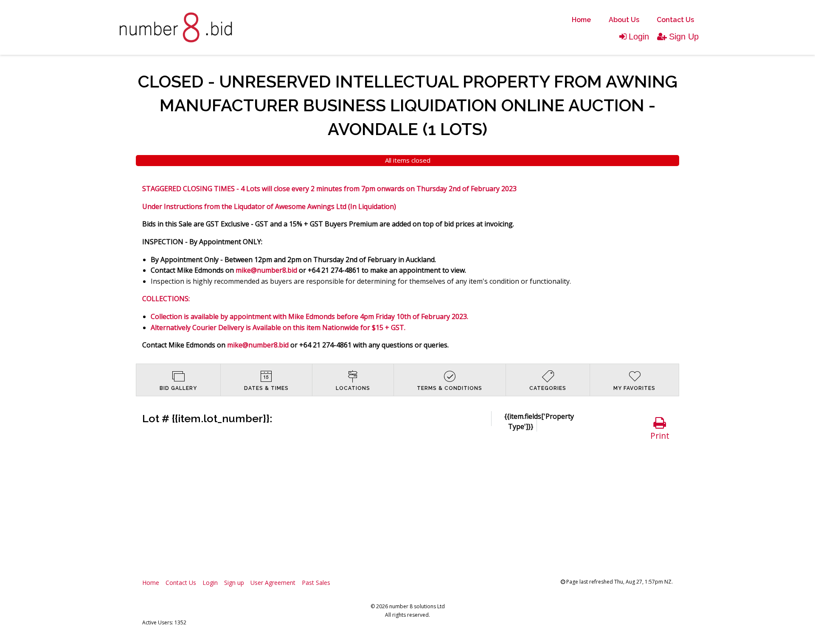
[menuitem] (581, 20)
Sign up (234, 583)
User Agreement (272, 583)
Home (581, 20)
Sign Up (684, 36)
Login (639, 36)
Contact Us (675, 20)
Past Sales (316, 583)
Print (659, 435)
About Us (624, 20)
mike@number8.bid (266, 270)
